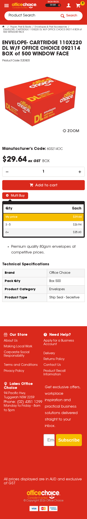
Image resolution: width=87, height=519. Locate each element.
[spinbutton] (43, 172)
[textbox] (30, 15)
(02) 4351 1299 (29, 402)
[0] (78, 6)
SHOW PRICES (53, 2)
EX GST (53, 5)
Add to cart (46, 185)
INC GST (59, 5)
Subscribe (69, 440)
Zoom (73, 131)
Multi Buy (17, 195)
